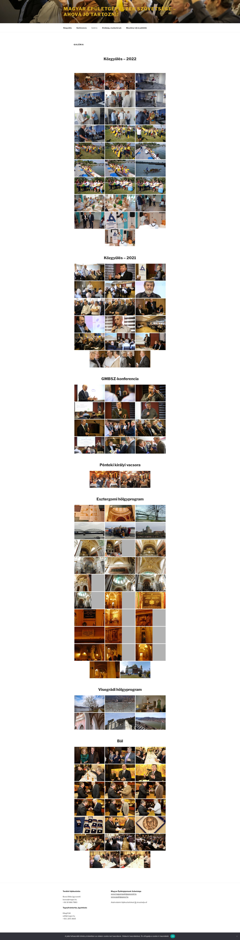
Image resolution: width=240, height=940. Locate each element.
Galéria (94, 28)
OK (173, 936)
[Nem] (237, 936)
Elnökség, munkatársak (111, 28)
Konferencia (81, 28)
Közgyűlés (67, 28)
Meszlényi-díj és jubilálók (136, 28)
